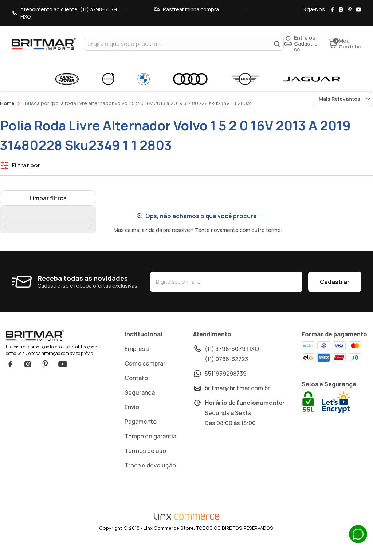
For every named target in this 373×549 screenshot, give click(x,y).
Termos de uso (145, 451)
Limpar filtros (48, 198)
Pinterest (45, 364)
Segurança (140, 392)
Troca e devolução (150, 465)
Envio (132, 407)
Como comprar (145, 363)
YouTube (62, 364)
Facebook (10, 364)
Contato (136, 378)
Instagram (27, 364)
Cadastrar (335, 282)
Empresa (137, 349)
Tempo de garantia (150, 436)
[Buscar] (276, 43)
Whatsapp (358, 534)
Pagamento (141, 422)
